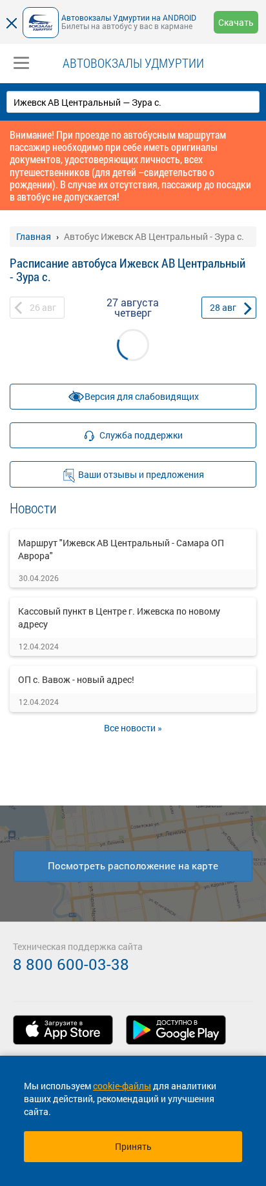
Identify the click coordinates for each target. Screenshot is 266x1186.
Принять (133, 1146)
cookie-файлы (122, 1086)
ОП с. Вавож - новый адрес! (76, 679)
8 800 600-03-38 (71, 964)
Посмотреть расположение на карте (133, 865)
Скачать (236, 22)
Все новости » (133, 728)
